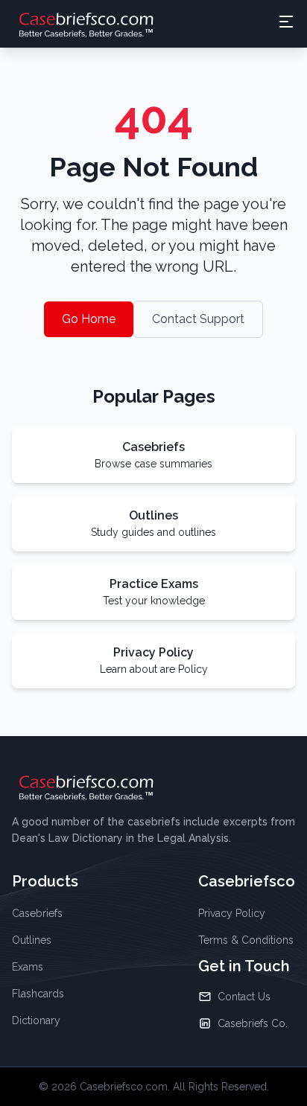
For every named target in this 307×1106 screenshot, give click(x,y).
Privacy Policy (231, 913)
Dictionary (36, 1020)
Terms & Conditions (246, 940)
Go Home (88, 319)
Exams (27, 967)
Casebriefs (37, 913)
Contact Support (198, 319)
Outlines (31, 940)
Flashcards (38, 994)
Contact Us (244, 997)
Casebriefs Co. (253, 1023)
